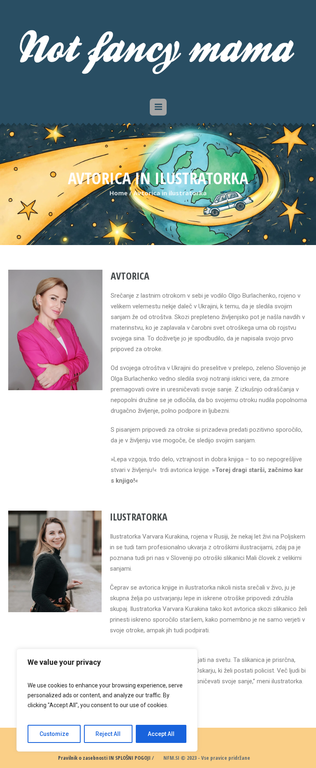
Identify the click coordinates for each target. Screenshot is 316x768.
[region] (107, 700)
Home (118, 193)
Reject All (108, 734)
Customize (54, 734)
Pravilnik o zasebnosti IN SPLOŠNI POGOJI (104, 757)
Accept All (161, 734)
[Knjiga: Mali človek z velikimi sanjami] (158, 47)
